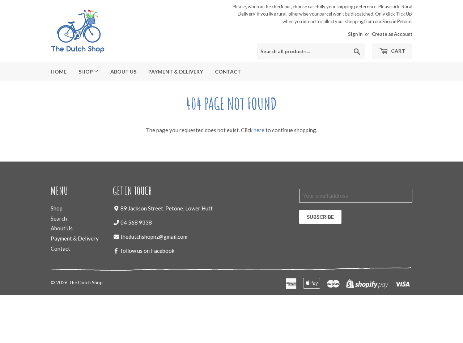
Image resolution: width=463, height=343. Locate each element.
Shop (86, 71)
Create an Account (392, 34)
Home (59, 71)
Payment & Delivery (175, 71)
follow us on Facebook (147, 250)
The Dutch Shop (86, 282)
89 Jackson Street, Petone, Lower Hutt (166, 208)
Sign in (355, 34)
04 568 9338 (136, 222)
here (259, 130)
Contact (228, 71)
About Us (123, 71)
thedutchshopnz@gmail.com (153, 236)
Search (59, 218)
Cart (397, 51)
